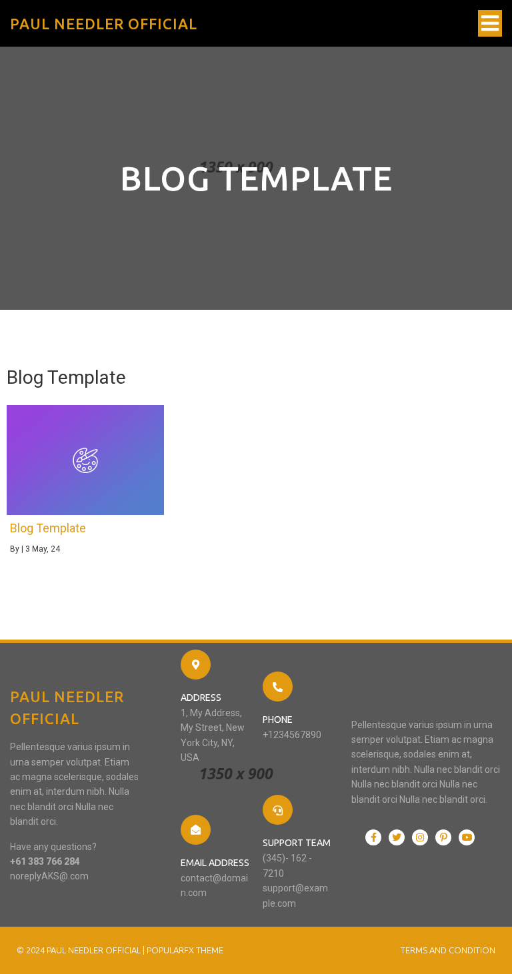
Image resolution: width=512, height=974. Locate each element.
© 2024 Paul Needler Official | (82, 950)
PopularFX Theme (185, 950)
